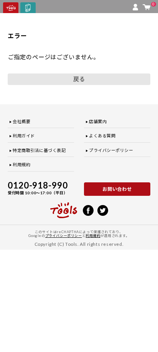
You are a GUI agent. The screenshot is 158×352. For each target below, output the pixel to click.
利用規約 (21, 164)
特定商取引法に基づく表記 (39, 150)
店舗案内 (98, 121)
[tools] (63, 207)
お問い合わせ (117, 189)
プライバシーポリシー (111, 150)
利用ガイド (24, 135)
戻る (79, 78)
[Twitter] (102, 209)
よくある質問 (102, 135)
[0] (146, 5)
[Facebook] (88, 209)
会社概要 (21, 121)
